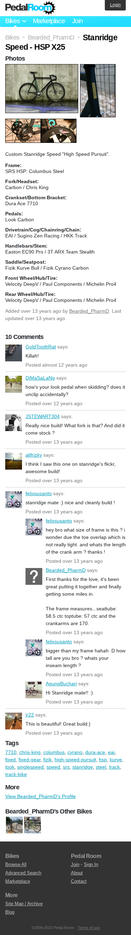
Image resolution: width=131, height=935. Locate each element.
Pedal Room (30, 8)
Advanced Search (23, 872)
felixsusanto (13, 499)
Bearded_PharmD (89, 311)
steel (101, 767)
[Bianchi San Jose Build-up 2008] (32, 825)
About (77, 872)
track (114, 767)
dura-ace (95, 752)
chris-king (30, 752)
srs (66, 767)
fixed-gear (30, 759)
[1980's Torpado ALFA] (14, 825)
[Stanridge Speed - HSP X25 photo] (42, 67)
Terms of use (89, 928)
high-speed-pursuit (75, 759)
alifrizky (13, 461)
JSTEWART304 (13, 422)
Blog (9, 912)
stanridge (82, 767)
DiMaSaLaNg (13, 384)
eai (111, 752)
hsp (103, 759)
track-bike (16, 774)
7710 (10, 752)
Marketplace (49, 21)
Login (115, 4)
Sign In (91, 864)
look (9, 767)
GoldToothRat (13, 353)
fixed (10, 759)
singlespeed (30, 767)
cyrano (74, 752)
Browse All (16, 864)
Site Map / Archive (24, 903)
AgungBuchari (34, 689)
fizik (47, 759)
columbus (54, 752)
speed (53, 767)
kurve (116, 759)
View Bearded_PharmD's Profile (40, 796)
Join (77, 21)
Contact (79, 881)
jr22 (13, 721)
